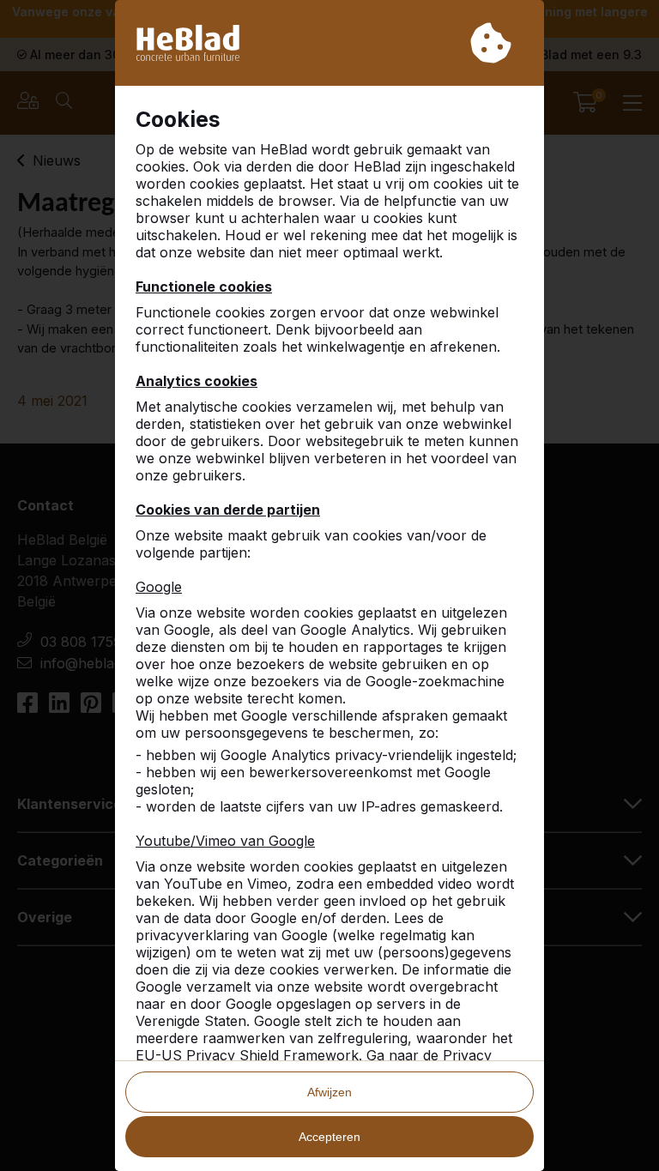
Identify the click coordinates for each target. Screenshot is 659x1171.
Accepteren (329, 1137)
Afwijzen (329, 1092)
